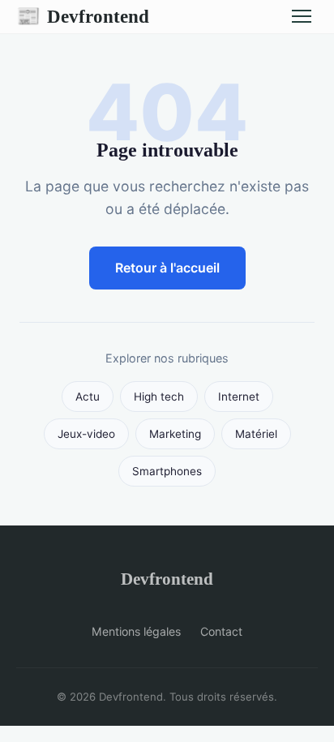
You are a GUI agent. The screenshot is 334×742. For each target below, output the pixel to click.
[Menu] (301, 16)
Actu (87, 396)
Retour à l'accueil (167, 267)
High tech (159, 396)
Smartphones (167, 471)
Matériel (256, 433)
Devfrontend (82, 16)
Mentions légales (136, 631)
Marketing (175, 433)
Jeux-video (86, 433)
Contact (221, 631)
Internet (238, 396)
